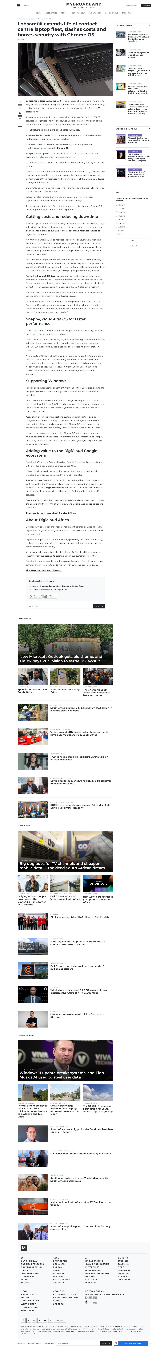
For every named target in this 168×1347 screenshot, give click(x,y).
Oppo (121, 230)
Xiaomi (121, 227)
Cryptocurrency (57, 802)
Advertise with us (64, 1294)
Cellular (54, 914)
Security (21, 687)
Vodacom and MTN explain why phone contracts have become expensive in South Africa (79, 733)
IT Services (28, 1276)
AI (51, 987)
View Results (133, 246)
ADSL (56, 1258)
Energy (53, 687)
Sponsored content (65, 1297)
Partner (23, 40)
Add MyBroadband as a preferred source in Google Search (58, 586)
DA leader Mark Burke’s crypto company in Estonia (80, 1153)
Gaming (57, 1270)
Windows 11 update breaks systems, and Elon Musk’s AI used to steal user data (62, 1075)
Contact (58, 1301)
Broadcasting (56, 778)
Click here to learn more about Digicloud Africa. (55, 130)
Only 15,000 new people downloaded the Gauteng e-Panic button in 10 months (32, 900)
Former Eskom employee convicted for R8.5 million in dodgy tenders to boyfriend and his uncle (32, 1111)
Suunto (121, 223)
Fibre (121, 1267)
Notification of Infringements (104, 1294)
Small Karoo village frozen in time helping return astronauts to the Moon (64, 1109)
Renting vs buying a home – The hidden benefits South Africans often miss (79, 1179)
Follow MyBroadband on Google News (49, 590)
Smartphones (56, 729)
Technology (125, 1280)
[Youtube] (45, 1320)
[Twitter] (20, 108)
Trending (24, 653)
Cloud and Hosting (97, 1264)
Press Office (50, 13)
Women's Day (135, 135)
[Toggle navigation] (18, 5)
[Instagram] (50, 1320)
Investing (124, 1273)
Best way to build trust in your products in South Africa (98, 899)
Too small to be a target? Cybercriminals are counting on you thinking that (139, 71)
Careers (58, 1304)
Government (93, 1270)
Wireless (91, 1283)
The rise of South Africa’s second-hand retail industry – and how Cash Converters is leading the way (138, 109)
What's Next (95, 13)
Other (121, 234)
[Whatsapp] (34, 1320)
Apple (121, 208)
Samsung (122, 212)
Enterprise (92, 1267)
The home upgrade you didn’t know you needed (139, 55)
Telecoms (27, 1283)
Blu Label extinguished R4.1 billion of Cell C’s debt (80, 917)
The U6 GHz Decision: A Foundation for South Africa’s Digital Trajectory (98, 1109)
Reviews (90, 1276)
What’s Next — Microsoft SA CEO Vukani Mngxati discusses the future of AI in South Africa (79, 991)
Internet (58, 1273)
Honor (121, 219)
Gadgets (26, 1270)
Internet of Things (97, 1273)
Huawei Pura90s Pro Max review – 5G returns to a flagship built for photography (138, 90)
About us (59, 1291)
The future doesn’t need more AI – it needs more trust (137, 174)
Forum (64, 13)
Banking (54, 1012)
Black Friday (29, 1261)
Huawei (121, 216)
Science (53, 1103)
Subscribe (146, 6)
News (38, 13)
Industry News (78, 13)
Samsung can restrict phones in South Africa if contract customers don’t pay (77, 943)
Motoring (59, 1276)
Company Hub (111, 13)
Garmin (121, 205)
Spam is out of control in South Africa (32, 691)
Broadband (60, 1261)
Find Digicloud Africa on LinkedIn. (44, 570)
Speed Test (127, 13)
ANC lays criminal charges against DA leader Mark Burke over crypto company (80, 806)
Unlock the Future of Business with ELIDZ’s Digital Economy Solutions (138, 37)
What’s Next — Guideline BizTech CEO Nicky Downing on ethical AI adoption (139, 157)
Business (123, 1261)
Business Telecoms (58, 894)
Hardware (124, 1270)
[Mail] (20, 124)
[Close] (150, 1343)
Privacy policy (94, 1291)
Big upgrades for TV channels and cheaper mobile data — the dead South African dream (62, 865)
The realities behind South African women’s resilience (139, 140)
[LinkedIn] (20, 113)
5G (22, 1258)
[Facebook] (23, 1320)
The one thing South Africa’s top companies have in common (96, 692)
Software (91, 1280)
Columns (123, 1264)
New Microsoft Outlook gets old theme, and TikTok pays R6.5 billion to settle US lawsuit (61, 658)
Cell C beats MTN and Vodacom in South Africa (65, 898)
